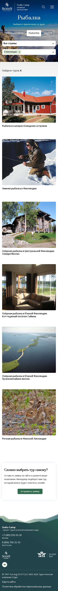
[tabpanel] (29, 350)
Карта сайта (8, 581)
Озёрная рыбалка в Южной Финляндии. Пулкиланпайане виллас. (24, 377)
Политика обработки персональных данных (26, 586)
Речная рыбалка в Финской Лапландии (24, 438)
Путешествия (14, 33)
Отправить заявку (30, 491)
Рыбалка (34, 33)
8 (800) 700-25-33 (11, 542)
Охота (48, 33)
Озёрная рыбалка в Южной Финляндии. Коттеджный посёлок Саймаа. (24, 315)
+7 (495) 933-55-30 (12, 535)
